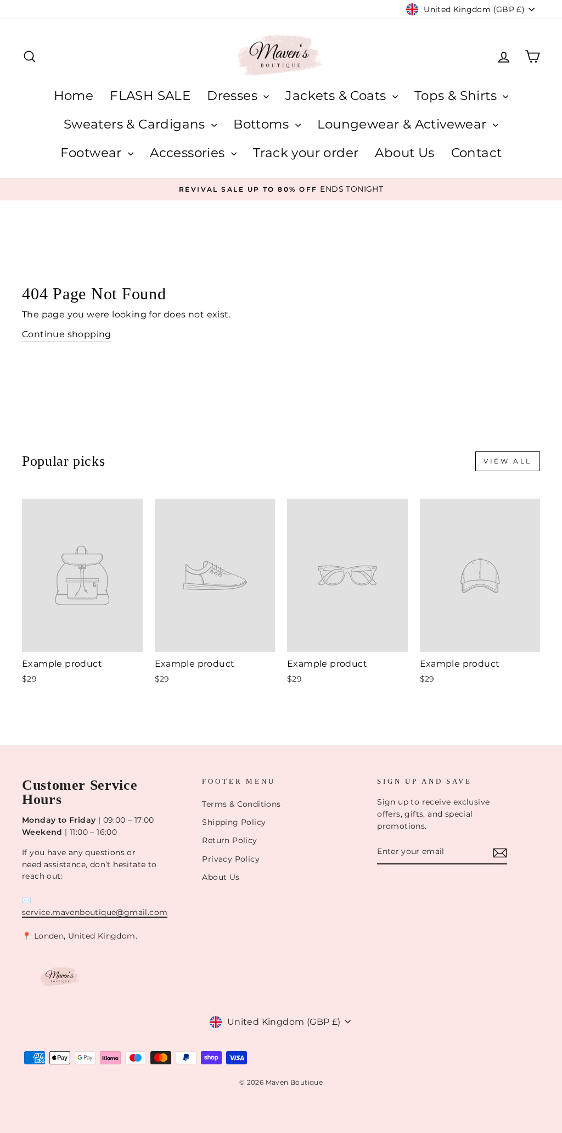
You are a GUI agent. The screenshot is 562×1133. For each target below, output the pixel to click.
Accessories (189, 152)
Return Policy (229, 840)
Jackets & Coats (337, 95)
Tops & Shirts (457, 95)
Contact (476, 152)
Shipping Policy (234, 822)
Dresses (234, 95)
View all (508, 461)
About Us (404, 152)
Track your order (305, 152)
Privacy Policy (231, 859)
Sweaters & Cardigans (136, 124)
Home (74, 95)
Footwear (93, 152)
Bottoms (262, 124)
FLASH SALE (150, 95)
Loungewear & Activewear (404, 124)
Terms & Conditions (241, 804)
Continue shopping (66, 334)
